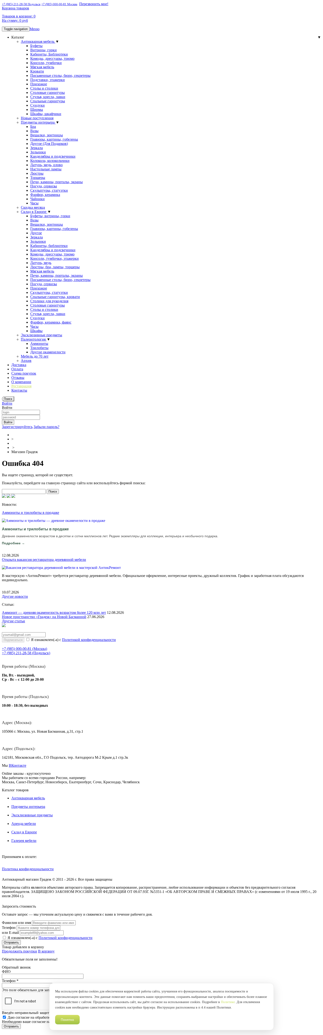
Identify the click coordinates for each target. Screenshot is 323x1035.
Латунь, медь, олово (46, 165)
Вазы (34, 131)
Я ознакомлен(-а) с (73, 640)
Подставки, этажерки (47, 80)
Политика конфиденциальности (28, 869)
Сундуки (37, 105)
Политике (228, 1002)
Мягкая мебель (42, 67)
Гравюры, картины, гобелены (54, 139)
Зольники (38, 152)
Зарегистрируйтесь (17, 427)
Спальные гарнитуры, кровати (55, 297)
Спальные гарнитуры (47, 101)
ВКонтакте (17, 765)
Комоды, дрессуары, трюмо (52, 58)
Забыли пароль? (46, 427)
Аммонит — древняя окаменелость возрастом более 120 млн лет (54, 613)
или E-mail (10, 933)
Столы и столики (44, 88)
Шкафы (36, 331)
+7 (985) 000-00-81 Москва (59, 4)
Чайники (37, 199)
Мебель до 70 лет (34, 356)
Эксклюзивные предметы (41, 335)
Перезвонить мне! (93, 4)
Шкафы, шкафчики (45, 114)
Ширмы (36, 110)
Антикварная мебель (38, 41)
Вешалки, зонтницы (46, 135)
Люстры (37, 173)
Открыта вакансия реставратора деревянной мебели (44, 560)
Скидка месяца (33, 207)
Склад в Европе (34, 212)
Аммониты (39, 344)
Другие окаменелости (47, 352)
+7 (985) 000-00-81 (24, 649)
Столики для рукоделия (49, 301)
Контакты (19, 390)
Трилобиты (39, 348)
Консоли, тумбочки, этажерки (54, 258)
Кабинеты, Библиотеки (49, 54)
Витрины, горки (43, 50)
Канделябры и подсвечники (52, 156)
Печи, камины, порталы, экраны (56, 182)
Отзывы (17, 378)
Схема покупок (23, 373)
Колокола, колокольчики (50, 161)
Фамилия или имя (16, 923)
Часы (34, 203)
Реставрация (21, 386)
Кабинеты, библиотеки (49, 246)
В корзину (46, 951)
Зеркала (36, 148)
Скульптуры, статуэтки (49, 190)
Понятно (67, 1020)
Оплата (17, 369)
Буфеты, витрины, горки (50, 216)
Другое (36, 233)
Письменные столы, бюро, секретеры (60, 76)
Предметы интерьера (38, 122)
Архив (26, 361)
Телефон (9, 928)
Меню (34, 29)
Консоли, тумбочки (46, 63)
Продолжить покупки (19, 951)
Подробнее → (13, 543)
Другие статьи (13, 621)
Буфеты (36, 46)
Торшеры (37, 178)
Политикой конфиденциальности (89, 640)
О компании (21, 382)
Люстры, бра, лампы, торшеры (55, 267)
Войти (7, 403)
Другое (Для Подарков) (49, 144)
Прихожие (38, 84)
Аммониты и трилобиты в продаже (30, 513)
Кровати (37, 71)
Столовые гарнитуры (47, 93)
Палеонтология (34, 339)
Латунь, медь (40, 263)
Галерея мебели (23, 841)
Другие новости (15, 596)
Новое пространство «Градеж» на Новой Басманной (44, 617)
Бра (33, 127)
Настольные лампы (45, 169)
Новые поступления (37, 118)
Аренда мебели (23, 824)
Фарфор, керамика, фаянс (50, 322)
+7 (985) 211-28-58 (26, 653)
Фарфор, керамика (45, 195)
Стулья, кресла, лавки (47, 97)
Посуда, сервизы (43, 186)
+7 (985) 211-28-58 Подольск (21, 4)
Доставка (18, 365)
